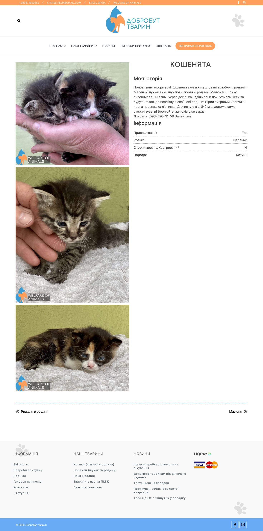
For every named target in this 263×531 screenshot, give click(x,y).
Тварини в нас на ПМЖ (91, 481)
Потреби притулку (136, 46)
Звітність (163, 46)
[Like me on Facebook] (238, 2)
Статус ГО (21, 493)
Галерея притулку (27, 481)
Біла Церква (97, 2)
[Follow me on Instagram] (244, 2)
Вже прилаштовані (88, 487)
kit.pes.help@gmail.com (64, 2)
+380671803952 (29, 2)
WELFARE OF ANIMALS (127, 2)
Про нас (55, 46)
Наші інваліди (84, 476)
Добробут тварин (36, 524)
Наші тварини (82, 46)
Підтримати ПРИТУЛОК (195, 45)
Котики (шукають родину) (94, 464)
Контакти (20, 487)
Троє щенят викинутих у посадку (160, 498)
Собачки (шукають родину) (95, 470)
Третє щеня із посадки (151, 483)
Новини (108, 46)
